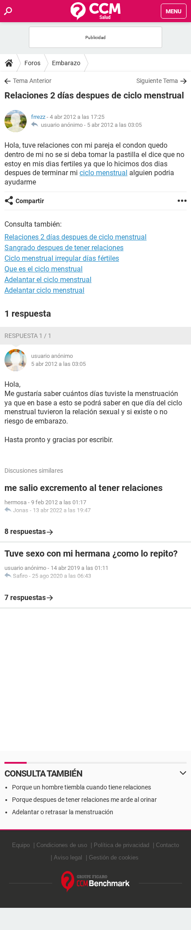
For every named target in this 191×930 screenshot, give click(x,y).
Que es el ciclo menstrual (43, 269)
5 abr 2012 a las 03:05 (114, 125)
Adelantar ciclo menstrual (44, 290)
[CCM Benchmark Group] (95, 882)
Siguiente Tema (157, 80)
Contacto (167, 845)
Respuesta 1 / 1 (28, 335)
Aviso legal (68, 857)
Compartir (30, 200)
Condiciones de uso (61, 845)
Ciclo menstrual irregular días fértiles (61, 258)
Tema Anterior (32, 80)
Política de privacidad (121, 845)
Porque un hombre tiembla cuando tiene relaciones (81, 787)
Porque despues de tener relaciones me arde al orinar (84, 799)
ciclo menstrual (103, 173)
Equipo (21, 845)
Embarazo (66, 63)
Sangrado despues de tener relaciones (63, 247)
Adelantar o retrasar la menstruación (62, 812)
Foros (32, 63)
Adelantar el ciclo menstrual (48, 279)
